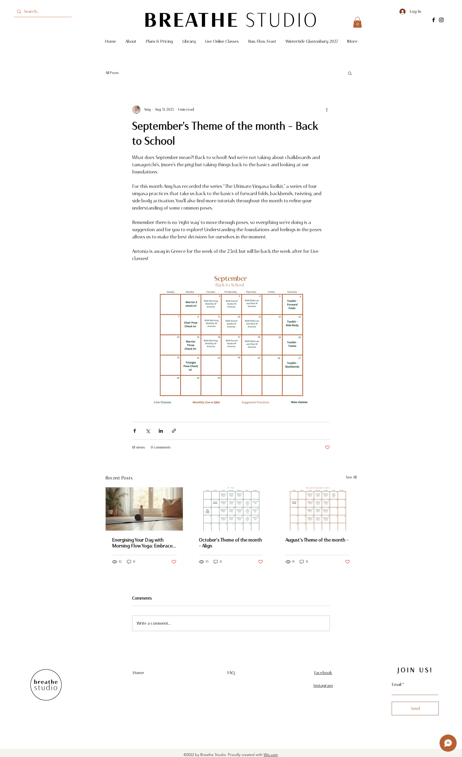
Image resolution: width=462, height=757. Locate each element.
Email (396, 684)
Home (138, 672)
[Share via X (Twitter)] (147, 430)
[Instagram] (441, 20)
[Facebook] (433, 20)
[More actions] (327, 109)
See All (351, 477)
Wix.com (271, 754)
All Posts (112, 73)
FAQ (231, 672)
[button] (357, 22)
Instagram (323, 685)
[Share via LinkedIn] (160, 430)
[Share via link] (173, 430)
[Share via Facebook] (134, 430)
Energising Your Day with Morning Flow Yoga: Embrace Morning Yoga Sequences (142, 543)
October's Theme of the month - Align (230, 543)
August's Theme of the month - (317, 540)
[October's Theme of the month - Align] (231, 509)
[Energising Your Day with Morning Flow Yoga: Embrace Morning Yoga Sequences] (144, 509)
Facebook (323, 672)
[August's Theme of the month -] (317, 509)
